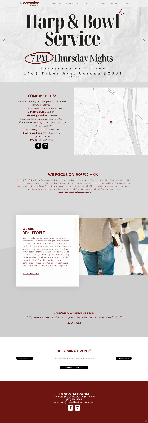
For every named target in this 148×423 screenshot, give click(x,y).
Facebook (56, 108)
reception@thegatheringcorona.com (74, 192)
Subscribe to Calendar (72, 367)
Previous (3, 41)
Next (144, 41)
